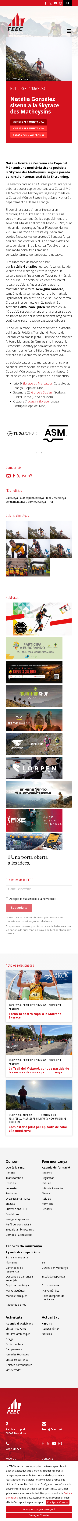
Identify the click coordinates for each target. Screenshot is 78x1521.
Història (10, 1173)
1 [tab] (36, 453)
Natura (46, 1193)
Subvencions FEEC (17, 1209)
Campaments (14, 1349)
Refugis (46, 1198)
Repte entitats (14, 1344)
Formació (48, 1203)
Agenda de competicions (23, 1252)
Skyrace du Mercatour (37, 383)
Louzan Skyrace (38, 401)
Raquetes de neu (16, 1304)
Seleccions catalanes (28, 134)
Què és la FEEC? (15, 1167)
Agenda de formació (56, 1167)
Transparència (14, 1178)
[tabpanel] (22, 433)
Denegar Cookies (39, 1515)
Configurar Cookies (57, 1502)
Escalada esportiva (53, 1276)
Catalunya (12, 498)
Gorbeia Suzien (41, 392)
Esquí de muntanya (17, 1285)
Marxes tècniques (16, 1296)
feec (48, 498)
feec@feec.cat (52, 1429)
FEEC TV (47, 1323)
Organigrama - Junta (18, 1198)
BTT (44, 1262)
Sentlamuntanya (16, 501)
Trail (50, 501)
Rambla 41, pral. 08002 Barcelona (16, 1431)
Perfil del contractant (18, 1224)
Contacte (47, 1458)
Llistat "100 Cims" (16, 1328)
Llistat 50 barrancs (17, 1359)
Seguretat (48, 1178)
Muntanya (60, 498)
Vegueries (12, 1188)
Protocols (12, 1193)
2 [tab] (42, 453)
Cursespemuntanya (32, 498)
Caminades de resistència (14, 1269)
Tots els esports (17, 1257)
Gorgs (9, 1339)
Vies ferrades (14, 1370)
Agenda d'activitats (19, 1323)
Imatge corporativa (17, 1219)
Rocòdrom (12, 1214)
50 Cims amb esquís (18, 1334)
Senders (47, 1209)
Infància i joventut (53, 1188)
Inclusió (46, 1183)
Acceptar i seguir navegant (39, 1509)
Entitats (10, 1203)
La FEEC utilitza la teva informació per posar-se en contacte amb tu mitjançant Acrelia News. (34, 919)
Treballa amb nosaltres (20, 1229)
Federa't (47, 1173)
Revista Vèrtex (50, 1328)
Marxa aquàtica (15, 1290)
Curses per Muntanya (28, 122)
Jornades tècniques (17, 1354)
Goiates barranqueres (19, 1365)
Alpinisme (11, 1262)
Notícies (17, 88)
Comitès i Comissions (19, 1235)
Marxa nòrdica (50, 1290)
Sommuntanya (37, 501)
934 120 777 (13, 1449)
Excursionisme (50, 1285)
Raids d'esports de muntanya (53, 1297)
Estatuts (11, 1183)
